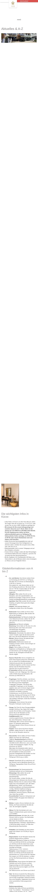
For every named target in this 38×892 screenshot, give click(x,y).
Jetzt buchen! (24, 1)
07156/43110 (28, 523)
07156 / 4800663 (23, 849)
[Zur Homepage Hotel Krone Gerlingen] (13, 4)
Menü (19, 19)
